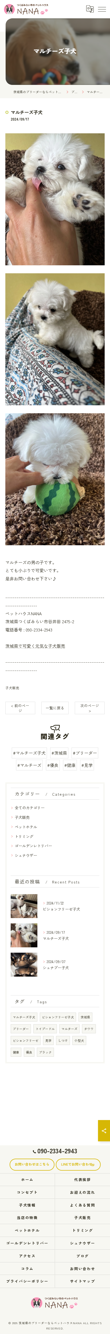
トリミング (24, 836)
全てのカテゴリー (30, 807)
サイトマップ (83, 1281)
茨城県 (85, 1017)
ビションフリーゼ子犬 (58, 1017)
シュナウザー (26, 855)
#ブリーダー (85, 753)
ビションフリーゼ (25, 1040)
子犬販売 (12, 687)
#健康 (70, 765)
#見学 (87, 765)
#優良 (52, 765)
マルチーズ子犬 (24, 1017)
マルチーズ (69, 1029)
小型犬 (79, 1040)
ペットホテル (26, 826)
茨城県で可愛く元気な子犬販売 (35, 646)
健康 (16, 1052)
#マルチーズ (29, 765)
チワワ (89, 1029)
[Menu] (102, 9)
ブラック (45, 1052)
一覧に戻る (55, 708)
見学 (48, 1040)
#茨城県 (59, 753)
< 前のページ (20, 708)
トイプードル (45, 1029)
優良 (29, 1052)
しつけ (63, 1040)
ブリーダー (21, 1029)
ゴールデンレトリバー (33, 845)
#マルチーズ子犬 (29, 753)
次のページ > (89, 708)
